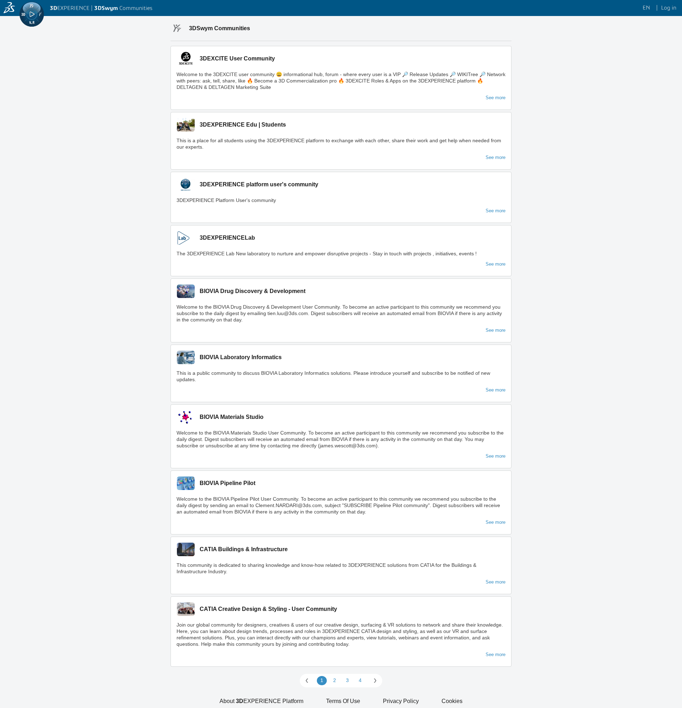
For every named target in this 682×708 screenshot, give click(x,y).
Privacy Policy (401, 701)
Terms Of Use (343, 701)
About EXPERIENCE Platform (261, 701)
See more (495, 97)
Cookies (452, 701)
